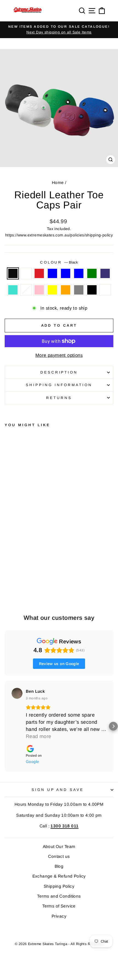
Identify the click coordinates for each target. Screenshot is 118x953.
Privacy (59, 916)
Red (39, 273)
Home (58, 182)
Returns (59, 398)
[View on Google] (17, 693)
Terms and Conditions (59, 896)
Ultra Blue (65, 273)
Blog (59, 866)
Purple (105, 273)
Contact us (59, 856)
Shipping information (59, 385)
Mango (26, 289)
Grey (78, 289)
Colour (59, 262)
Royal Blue (52, 273)
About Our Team (59, 846)
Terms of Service (59, 906)
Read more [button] (38, 736)
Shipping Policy (59, 886)
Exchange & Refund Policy (59, 876)
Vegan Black (91, 289)
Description (59, 372)
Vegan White (105, 289)
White (26, 273)
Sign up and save (58, 790)
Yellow (52, 289)
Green (91, 273)
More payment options (59, 355)
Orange (65, 289)
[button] (4, 726)
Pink (39, 289)
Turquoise (12, 289)
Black (12, 273)
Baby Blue (78, 273)
